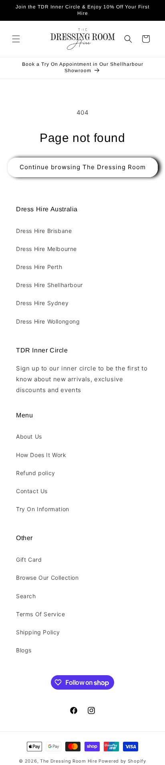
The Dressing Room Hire (68, 761)
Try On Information (42, 509)
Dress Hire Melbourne (46, 248)
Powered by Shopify (122, 761)
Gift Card (29, 559)
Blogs (24, 650)
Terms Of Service (40, 614)
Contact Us (32, 491)
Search (26, 596)
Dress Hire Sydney (42, 303)
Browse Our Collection (47, 577)
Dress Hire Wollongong (48, 321)
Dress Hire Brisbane (44, 230)
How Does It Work (41, 454)
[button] (16, 39)
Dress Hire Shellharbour (49, 284)
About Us (29, 436)
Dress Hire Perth (39, 266)
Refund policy (35, 473)
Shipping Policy (38, 632)
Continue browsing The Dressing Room (83, 167)
